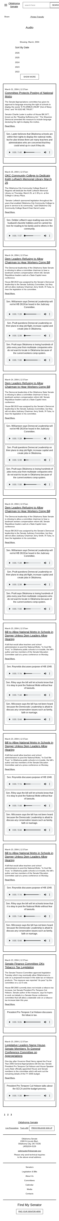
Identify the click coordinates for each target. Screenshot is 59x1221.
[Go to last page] (17, 1114)
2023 (17, 67)
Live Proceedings (12, 1128)
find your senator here (29, 1211)
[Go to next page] (14, 1114)
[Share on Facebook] (13, 16)
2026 (17, 53)
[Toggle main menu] (6, 5)
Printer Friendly (37, 17)
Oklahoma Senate (14, 5)
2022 (17, 72)
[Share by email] (24, 16)
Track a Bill (24, 1128)
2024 (17, 62)
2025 (17, 57)
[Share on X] (19, 16)
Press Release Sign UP (41, 1128)
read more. (10, 126)
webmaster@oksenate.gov (29, 1151)
